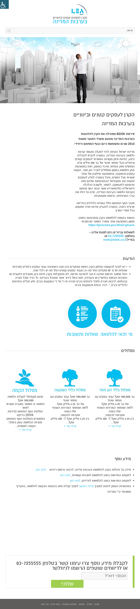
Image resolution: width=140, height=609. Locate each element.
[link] (70, 14)
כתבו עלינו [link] (55, 604)
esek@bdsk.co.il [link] (114, 239)
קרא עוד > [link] (114, 426)
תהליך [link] (89, 604)
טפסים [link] (82, 604)
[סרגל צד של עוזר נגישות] (4, 4)
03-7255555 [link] (116, 236)
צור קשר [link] (45, 604)
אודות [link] (96, 604)
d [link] (134, 299)
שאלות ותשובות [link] (69, 604)
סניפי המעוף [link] (86, 486)
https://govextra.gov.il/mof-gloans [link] (111, 225)
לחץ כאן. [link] (40, 470)
